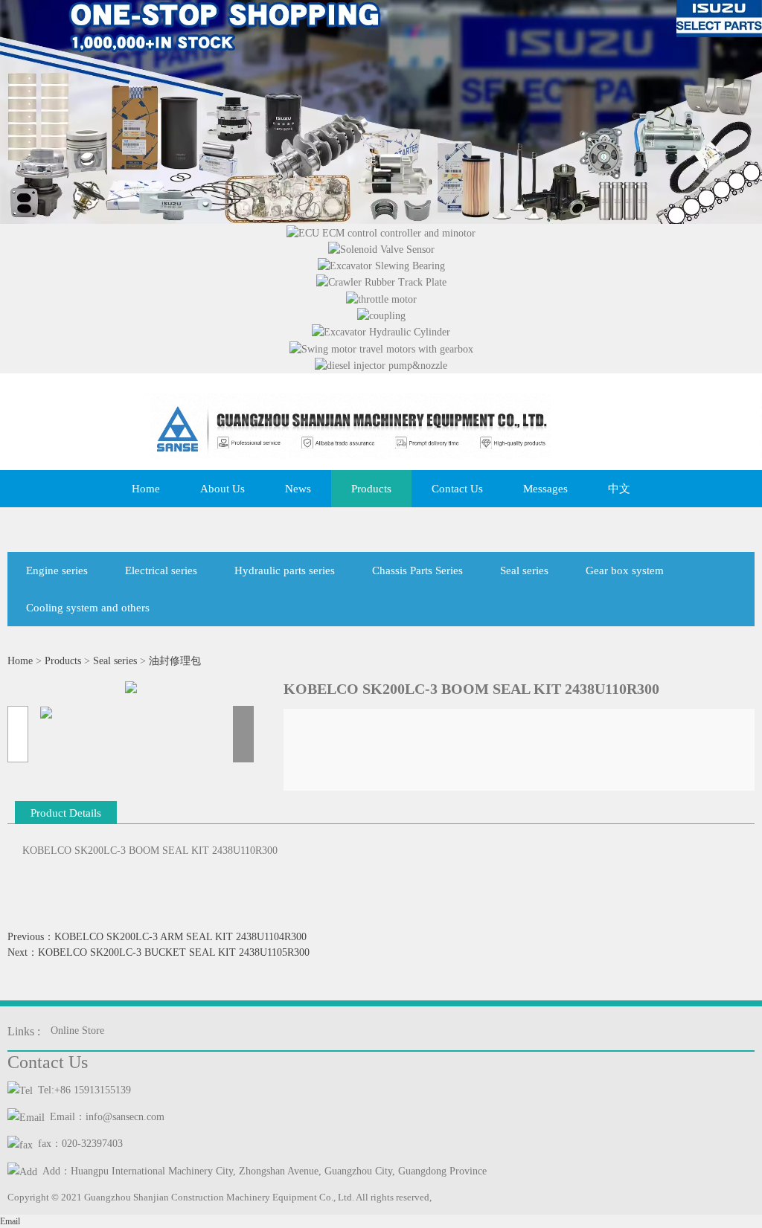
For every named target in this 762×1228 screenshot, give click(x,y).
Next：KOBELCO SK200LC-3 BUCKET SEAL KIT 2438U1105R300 (158, 952)
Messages (545, 489)
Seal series (524, 570)
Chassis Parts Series (417, 570)
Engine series (57, 570)
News (298, 489)
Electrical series (161, 570)
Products (371, 489)
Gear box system (625, 570)
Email (10, 1221)
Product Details (66, 812)
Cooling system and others (88, 607)
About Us (222, 489)
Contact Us (457, 489)
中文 (619, 489)
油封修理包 (175, 660)
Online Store (77, 1030)
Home (146, 489)
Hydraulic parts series (284, 570)
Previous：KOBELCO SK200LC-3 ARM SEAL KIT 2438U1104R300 (157, 936)
